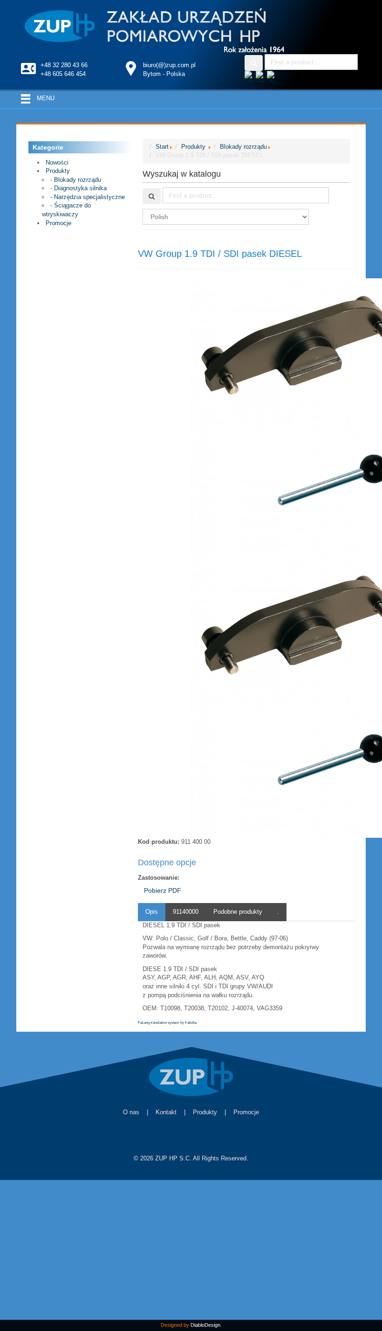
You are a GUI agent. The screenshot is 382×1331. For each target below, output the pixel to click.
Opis (151, 911)
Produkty (58, 170)
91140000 (185, 911)
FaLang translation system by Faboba (167, 1023)
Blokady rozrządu (243, 146)
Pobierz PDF (162, 890)
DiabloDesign (205, 1325)
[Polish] (250, 75)
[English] (261, 75)
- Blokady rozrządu (75, 179)
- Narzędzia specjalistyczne (87, 196)
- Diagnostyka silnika (78, 188)
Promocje (58, 223)
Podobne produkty (237, 911)
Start (162, 146)
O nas (131, 1112)
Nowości (57, 162)
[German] (272, 75)
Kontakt (166, 1112)
